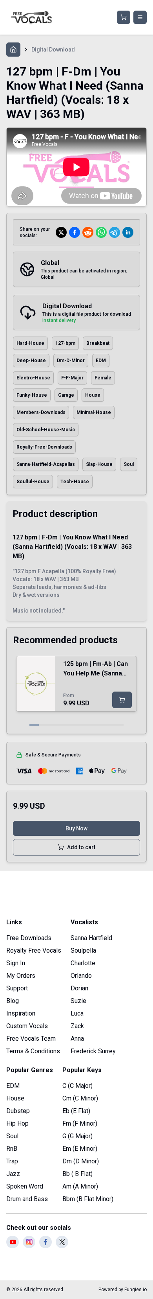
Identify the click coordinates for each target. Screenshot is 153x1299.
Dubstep (18, 1111)
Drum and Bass (27, 1199)
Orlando (81, 975)
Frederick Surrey (93, 1051)
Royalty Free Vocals (33, 950)
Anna (77, 1038)
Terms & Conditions (33, 1051)
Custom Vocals (27, 1026)
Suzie (78, 1001)
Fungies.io (135, 1289)
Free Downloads (28, 938)
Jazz (13, 1174)
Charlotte (83, 963)
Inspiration (20, 1013)
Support (17, 988)
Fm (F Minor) (79, 1123)
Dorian (79, 988)
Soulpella (83, 950)
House (15, 1098)
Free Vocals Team (31, 1038)
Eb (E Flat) (76, 1111)
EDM (13, 1085)
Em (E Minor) (79, 1148)
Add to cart (81, 847)
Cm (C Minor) (80, 1098)
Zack (77, 1026)
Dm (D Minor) (80, 1161)
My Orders (20, 975)
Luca (77, 1013)
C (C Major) (77, 1085)
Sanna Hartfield (91, 938)
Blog (12, 1001)
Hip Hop (17, 1123)
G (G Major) (77, 1136)
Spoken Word (24, 1186)
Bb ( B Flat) (77, 1174)
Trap (12, 1161)
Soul (12, 1136)
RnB (11, 1148)
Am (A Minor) (80, 1186)
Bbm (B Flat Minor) (87, 1199)
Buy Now (76, 828)
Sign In (15, 963)
